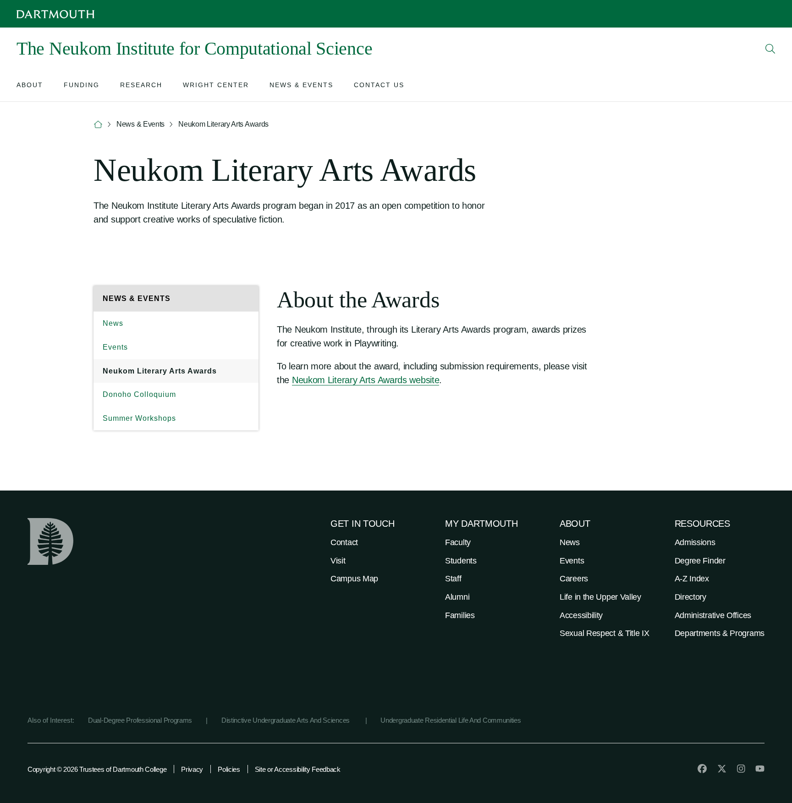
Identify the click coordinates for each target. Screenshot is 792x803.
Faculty (458, 542)
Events (115, 347)
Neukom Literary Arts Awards (160, 371)
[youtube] (759, 768)
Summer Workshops (139, 418)
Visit (338, 560)
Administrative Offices (713, 615)
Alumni (457, 597)
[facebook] (702, 768)
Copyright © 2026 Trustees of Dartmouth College (97, 769)
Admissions (695, 542)
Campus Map (354, 578)
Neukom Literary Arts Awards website (366, 380)
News (113, 323)
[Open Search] (770, 49)
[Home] (98, 124)
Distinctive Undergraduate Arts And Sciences (286, 720)
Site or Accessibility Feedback (298, 769)
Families (460, 615)
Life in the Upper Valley (600, 597)
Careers (574, 578)
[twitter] (721, 768)
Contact (344, 542)
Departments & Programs (719, 633)
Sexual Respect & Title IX (604, 633)
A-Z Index (692, 578)
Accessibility (581, 615)
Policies (229, 769)
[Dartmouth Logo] (55, 14)
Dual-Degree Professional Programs (140, 720)
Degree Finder (700, 560)
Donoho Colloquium (139, 394)
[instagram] (741, 768)
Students (461, 560)
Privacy (192, 769)
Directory (690, 597)
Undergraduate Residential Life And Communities (450, 720)
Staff (453, 578)
